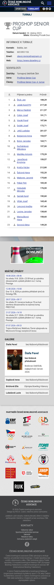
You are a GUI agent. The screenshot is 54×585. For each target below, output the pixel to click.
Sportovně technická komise (27, 532)
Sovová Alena (23, 224)
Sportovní (21, 8)
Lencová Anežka (24, 206)
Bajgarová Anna (24, 135)
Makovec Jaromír (25, 177)
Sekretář (27, 534)
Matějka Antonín (24, 154)
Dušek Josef (22, 125)
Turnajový (33, 8)
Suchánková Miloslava (22, 147)
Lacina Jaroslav (24, 211)
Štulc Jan (21, 99)
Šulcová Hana (23, 172)
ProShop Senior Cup (26, 77)
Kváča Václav (23, 167)
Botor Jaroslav (24, 141)
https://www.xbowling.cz (28, 60)
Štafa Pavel (32, 353)
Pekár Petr (22, 182)
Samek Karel (22, 196)
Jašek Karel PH (24, 104)
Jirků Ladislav (23, 130)
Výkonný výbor (27, 530)
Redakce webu (27, 536)
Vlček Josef (22, 201)
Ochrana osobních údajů (27, 539)
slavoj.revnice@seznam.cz (29, 56)
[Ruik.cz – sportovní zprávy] (19, 486)
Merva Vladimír (24, 110)
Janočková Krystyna (22, 161)
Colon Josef (22, 115)
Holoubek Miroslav (21, 189)
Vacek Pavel (22, 120)
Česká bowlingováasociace (31, 503)
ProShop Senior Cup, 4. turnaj (30, 82)
